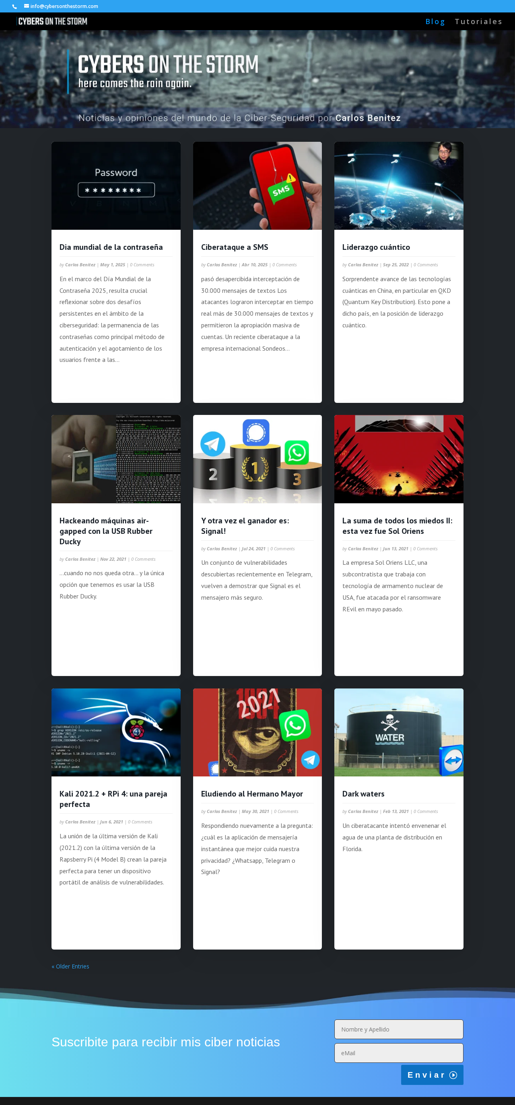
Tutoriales (479, 22)
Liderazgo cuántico (376, 247)
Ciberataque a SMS (234, 247)
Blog (435, 22)
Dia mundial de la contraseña (111, 247)
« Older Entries (70, 966)
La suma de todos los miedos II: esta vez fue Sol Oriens (397, 525)
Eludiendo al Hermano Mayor (252, 793)
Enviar (427, 1074)
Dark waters (363, 793)
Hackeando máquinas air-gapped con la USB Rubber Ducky (106, 531)
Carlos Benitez (80, 264)
